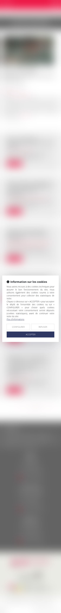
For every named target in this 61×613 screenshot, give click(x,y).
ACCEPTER (30, 334)
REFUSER (43, 326)
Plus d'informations (15, 319)
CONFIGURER (18, 326)
